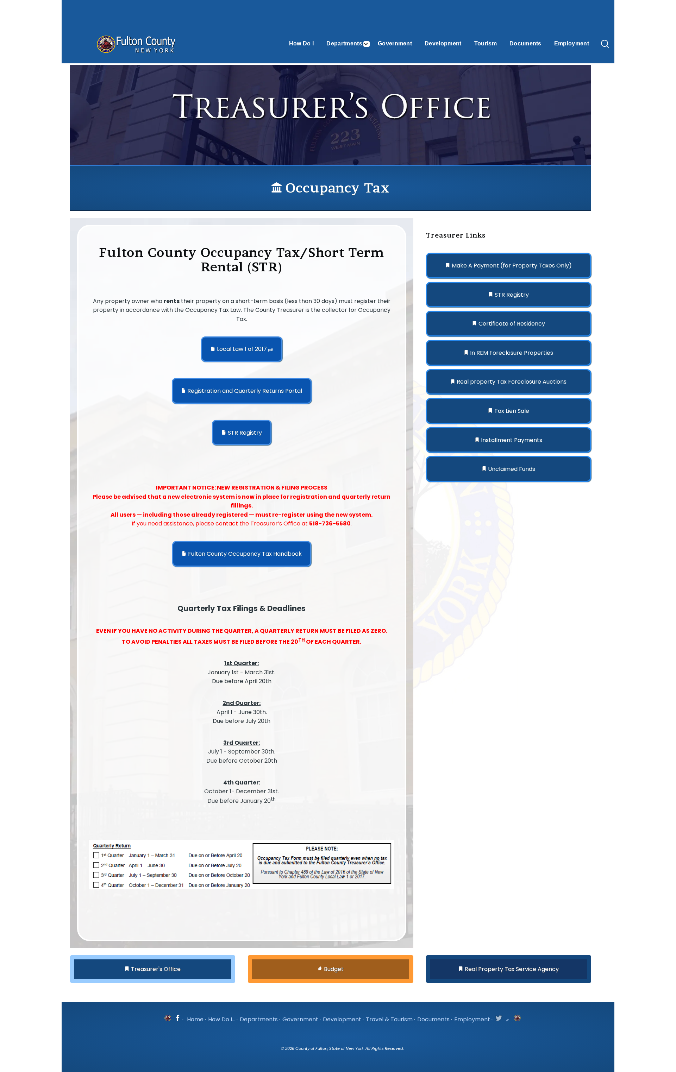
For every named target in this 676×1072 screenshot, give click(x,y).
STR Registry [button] (245, 433)
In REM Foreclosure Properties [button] (511, 353)
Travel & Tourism (389, 1019)
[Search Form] (604, 44)
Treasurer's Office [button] (156, 969)
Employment (472, 1019)
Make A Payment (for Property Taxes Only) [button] (512, 265)
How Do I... (221, 1019)
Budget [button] (334, 969)
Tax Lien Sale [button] (511, 411)
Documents (433, 1019)
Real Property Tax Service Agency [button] (512, 969)
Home (195, 1019)
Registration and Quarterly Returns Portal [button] (244, 391)
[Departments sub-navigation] (370, 44)
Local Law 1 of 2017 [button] (245, 349)
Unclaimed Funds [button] (511, 469)
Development (342, 1019)
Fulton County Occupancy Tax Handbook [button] (245, 554)
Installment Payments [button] (511, 440)
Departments (259, 1019)
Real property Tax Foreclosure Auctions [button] (512, 382)
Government (300, 1019)
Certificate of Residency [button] (511, 324)
